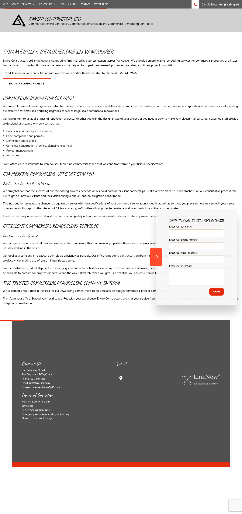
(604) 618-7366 (37, 379)
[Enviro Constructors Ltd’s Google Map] (120, 378)
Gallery (72, 4)
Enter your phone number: (183, 240)
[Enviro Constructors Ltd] (19, 20)
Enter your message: (180, 266)
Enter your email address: (183, 253)
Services (26, 4)
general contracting (53, 60)
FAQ (62, 4)
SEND (216, 291)
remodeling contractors (120, 255)
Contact (85, 4)
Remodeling (45, 4)
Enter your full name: (180, 227)
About (15, 4)
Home (5, 4)
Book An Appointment (27, 83)
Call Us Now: (220, 4)
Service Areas (101, 4)
